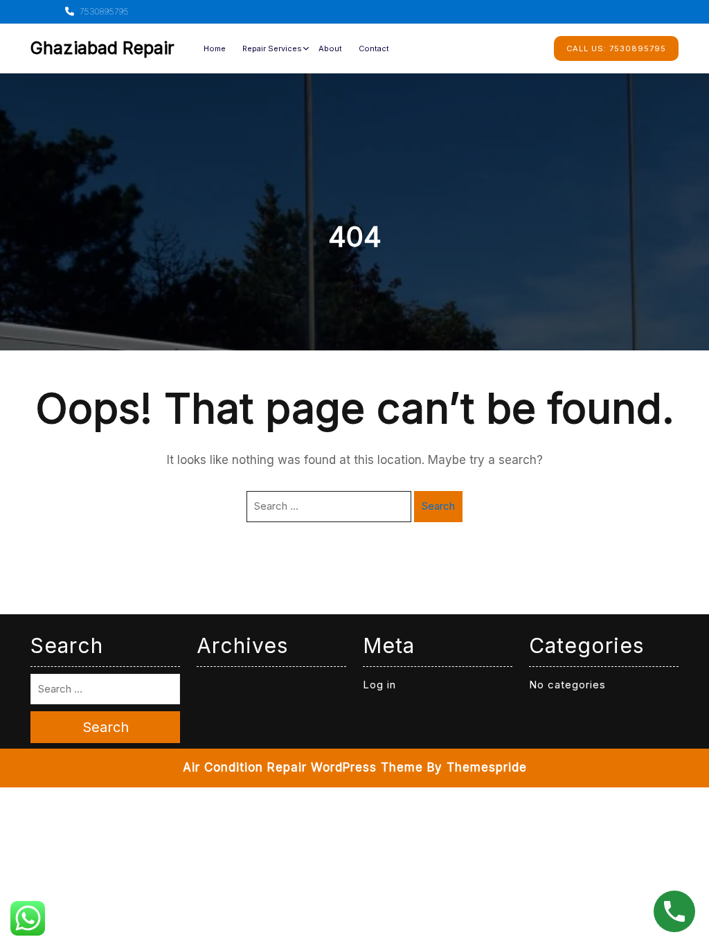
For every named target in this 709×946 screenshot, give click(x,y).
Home (215, 48)
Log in (379, 684)
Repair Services (272, 48)
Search (438, 505)
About (330, 48)
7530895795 (103, 11)
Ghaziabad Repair (102, 47)
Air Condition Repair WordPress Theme (303, 767)
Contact (374, 48)
